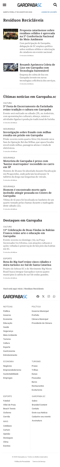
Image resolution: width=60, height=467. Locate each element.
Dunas (34, 374)
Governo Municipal (40, 311)
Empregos (7, 378)
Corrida (6, 416)
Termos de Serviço (38, 461)
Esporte (7, 258)
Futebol (6, 401)
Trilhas (35, 370)
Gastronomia (9, 351)
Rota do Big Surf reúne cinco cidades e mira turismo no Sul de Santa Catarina (27, 263)
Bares (34, 382)
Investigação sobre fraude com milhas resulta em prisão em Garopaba (27, 133)
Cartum (6, 430)
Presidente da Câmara (42, 323)
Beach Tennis (9, 408)
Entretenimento (10, 355)
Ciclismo (7, 412)
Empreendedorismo (12, 370)
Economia (7, 319)
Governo (7, 315)
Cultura (7, 103)
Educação (7, 323)
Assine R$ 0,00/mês (49, 12)
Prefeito (35, 315)
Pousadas (36, 378)
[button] (55, 5)
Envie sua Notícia (39, 412)
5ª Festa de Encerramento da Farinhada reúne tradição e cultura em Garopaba (28, 108)
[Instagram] (48, 296)
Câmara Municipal (40, 319)
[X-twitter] (43, 296)
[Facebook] (37, 296)
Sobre (34, 401)
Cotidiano (7, 426)
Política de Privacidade (22, 461)
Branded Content (39, 405)
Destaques (8, 438)
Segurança (9, 129)
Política (6, 311)
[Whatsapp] (54, 296)
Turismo (7, 339)
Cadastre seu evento (41, 416)
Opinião (6, 434)
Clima (5, 442)
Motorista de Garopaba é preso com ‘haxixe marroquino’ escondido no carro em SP (28, 164)
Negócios (7, 366)
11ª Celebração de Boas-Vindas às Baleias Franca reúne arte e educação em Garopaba (29, 233)
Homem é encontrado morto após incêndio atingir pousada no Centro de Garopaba (27, 193)
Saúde (6, 327)
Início (20, 289)
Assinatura (37, 420)
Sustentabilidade (10, 374)
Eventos (6, 446)
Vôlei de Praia (9, 405)
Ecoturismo (37, 390)
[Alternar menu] (4, 5)
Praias (35, 366)
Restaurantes (38, 386)
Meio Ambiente (10, 335)
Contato (35, 408)
